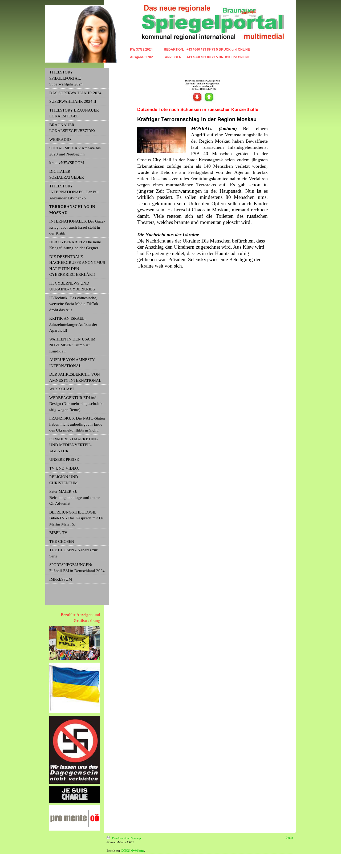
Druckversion (120, 838)
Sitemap (136, 838)
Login (289, 837)
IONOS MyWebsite (132, 850)
